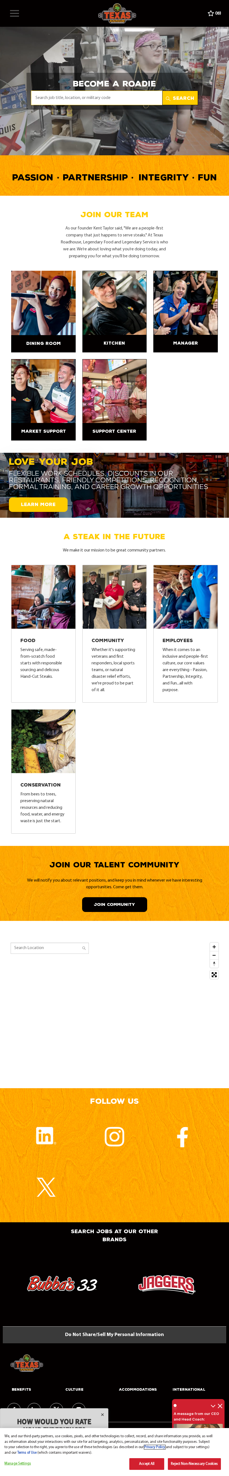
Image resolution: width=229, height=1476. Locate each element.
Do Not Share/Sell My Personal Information (114, 1334)
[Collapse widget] (213, 1405)
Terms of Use (27, 1453)
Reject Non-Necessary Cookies (194, 1464)
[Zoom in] (214, 947)
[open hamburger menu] (14, 13)
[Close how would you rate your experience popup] (102, 1414)
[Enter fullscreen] (214, 975)
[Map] (114, 1009)
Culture (74, 1390)
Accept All (146, 1464)
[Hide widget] (220, 1405)
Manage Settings (17, 1463)
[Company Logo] (117, 13)
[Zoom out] (214, 955)
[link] (43, 311)
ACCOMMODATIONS (138, 1390)
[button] (180, 98)
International (189, 1390)
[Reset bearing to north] (214, 963)
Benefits (21, 1390)
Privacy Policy (154, 1447)
